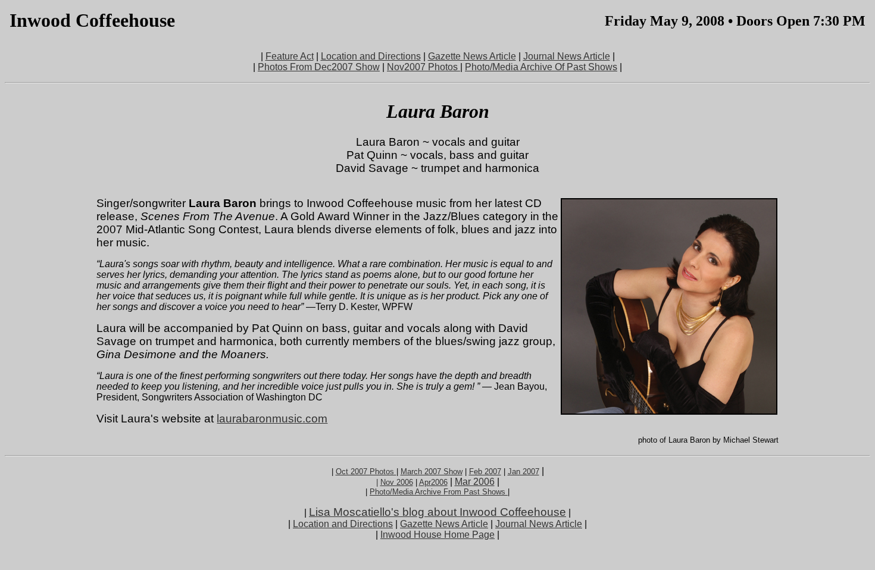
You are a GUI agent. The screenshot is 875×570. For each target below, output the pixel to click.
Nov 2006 (396, 482)
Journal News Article (566, 56)
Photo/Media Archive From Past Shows (439, 491)
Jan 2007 (523, 471)
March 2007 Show (431, 471)
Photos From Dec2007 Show (319, 67)
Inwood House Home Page (437, 535)
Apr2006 (433, 482)
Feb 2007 (485, 471)
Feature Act (289, 56)
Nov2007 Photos (423, 67)
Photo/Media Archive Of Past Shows (541, 67)
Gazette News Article (472, 56)
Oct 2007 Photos (366, 471)
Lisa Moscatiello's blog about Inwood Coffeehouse (437, 512)
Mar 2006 (475, 482)
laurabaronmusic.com (272, 418)
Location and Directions (371, 56)
